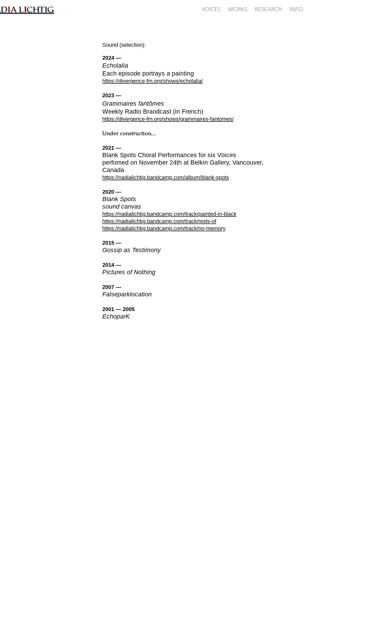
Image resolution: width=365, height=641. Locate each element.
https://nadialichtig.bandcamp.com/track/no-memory (163, 228)
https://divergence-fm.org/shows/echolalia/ (152, 81)
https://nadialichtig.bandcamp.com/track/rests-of (159, 221)
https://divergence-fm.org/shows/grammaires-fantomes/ (168, 119)
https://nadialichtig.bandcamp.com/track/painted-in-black (169, 214)
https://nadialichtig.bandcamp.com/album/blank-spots (165, 177)
